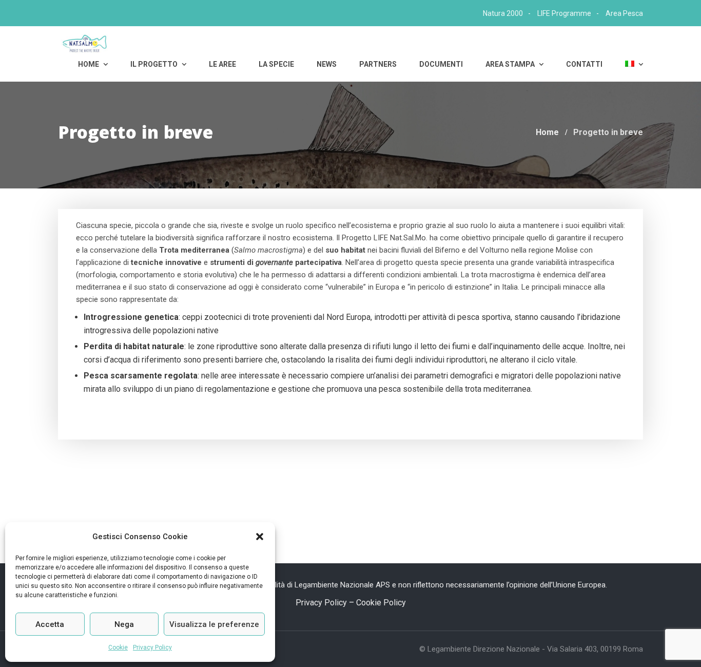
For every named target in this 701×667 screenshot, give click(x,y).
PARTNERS (378, 64)
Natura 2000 (503, 13)
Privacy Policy (152, 647)
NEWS (327, 64)
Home (89, 64)
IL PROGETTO (154, 64)
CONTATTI (584, 64)
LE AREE (222, 64)
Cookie (118, 647)
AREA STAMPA (510, 64)
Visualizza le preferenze (214, 624)
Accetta (49, 624)
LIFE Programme (564, 13)
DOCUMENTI (441, 64)
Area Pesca (624, 13)
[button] (260, 536)
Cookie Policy (381, 602)
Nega (124, 624)
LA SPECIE (276, 64)
